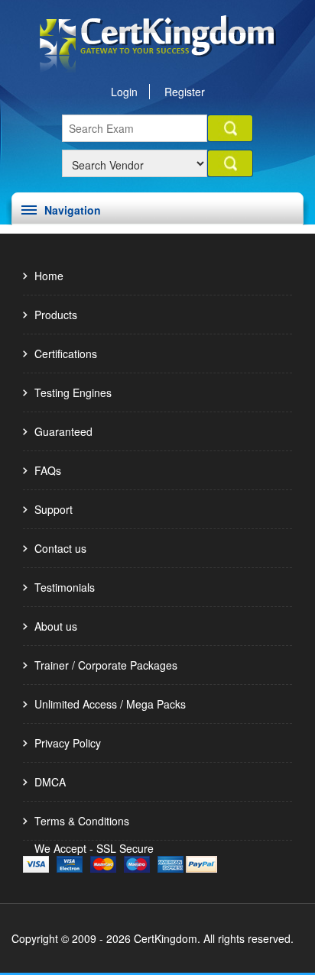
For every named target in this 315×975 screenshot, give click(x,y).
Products (55, 314)
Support (53, 509)
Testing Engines (73, 392)
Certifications (65, 353)
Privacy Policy (67, 743)
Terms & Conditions (81, 820)
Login (124, 91)
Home (48, 275)
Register (184, 91)
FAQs (47, 470)
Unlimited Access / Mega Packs (110, 704)
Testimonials (64, 587)
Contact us (60, 548)
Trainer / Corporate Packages (105, 665)
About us (55, 626)
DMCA (50, 781)
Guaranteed (63, 431)
